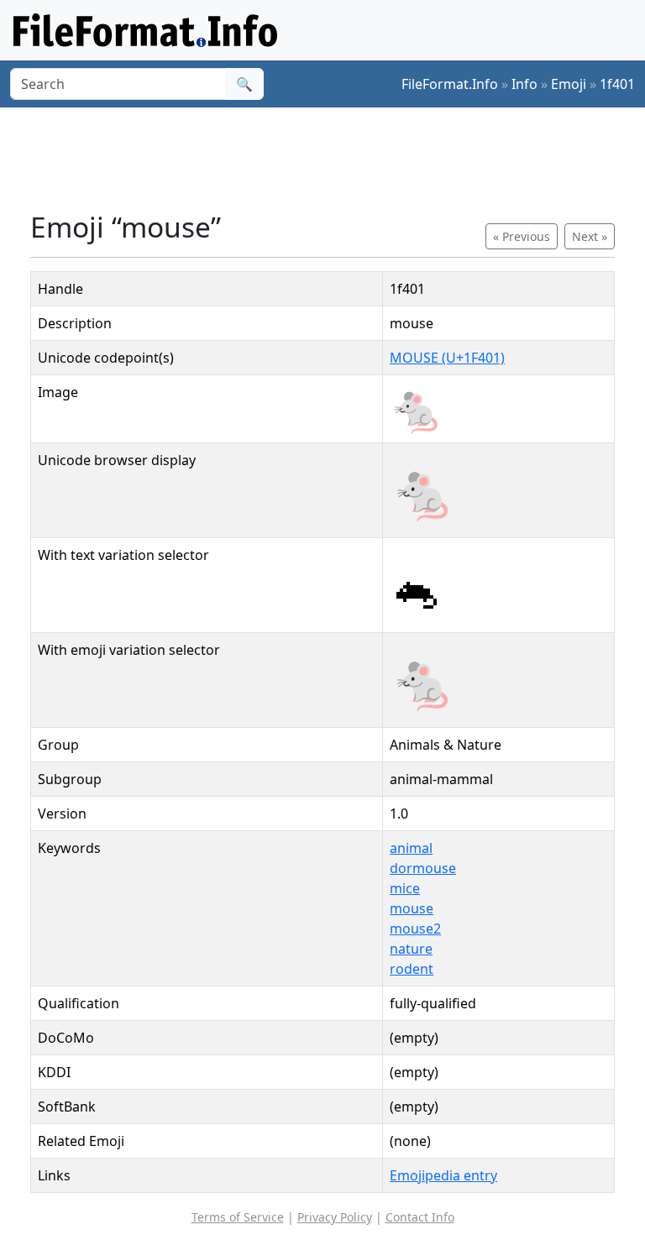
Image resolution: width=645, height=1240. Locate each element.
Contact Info (419, 1217)
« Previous (521, 236)
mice (405, 888)
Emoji (568, 84)
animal (411, 848)
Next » (589, 236)
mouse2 (415, 928)
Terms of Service (237, 1217)
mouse (411, 908)
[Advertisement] (336, 158)
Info (524, 84)
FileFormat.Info (449, 84)
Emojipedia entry (443, 1175)
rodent (411, 969)
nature (411, 948)
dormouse (423, 868)
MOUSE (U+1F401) (447, 357)
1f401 (617, 84)
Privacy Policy (334, 1217)
